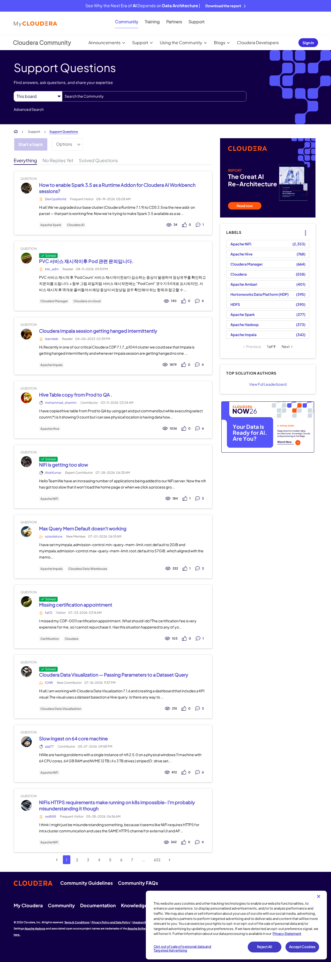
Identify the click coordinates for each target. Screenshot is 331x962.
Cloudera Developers (258, 42)
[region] (236, 925)
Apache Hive (49, 428)
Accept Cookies (302, 947)
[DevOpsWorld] (26, 188)
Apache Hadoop (244, 324)
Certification (49, 638)
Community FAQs (138, 883)
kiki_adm (52, 269)
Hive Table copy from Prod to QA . (75, 395)
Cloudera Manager (54, 301)
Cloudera (71, 638)
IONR (49, 683)
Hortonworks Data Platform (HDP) (259, 294)
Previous (253, 346)
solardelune (53, 536)
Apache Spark (50, 225)
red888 (50, 816)
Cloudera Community (42, 42)
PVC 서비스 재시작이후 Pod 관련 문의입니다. (86, 261)
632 (157, 859)
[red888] (26, 805)
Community (126, 21)
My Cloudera (28, 905)
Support (197, 21)
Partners (174, 21)
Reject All (264, 947)
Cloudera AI (75, 225)
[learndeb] (26, 334)
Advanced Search (29, 109)
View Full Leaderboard (268, 384)
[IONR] (26, 671)
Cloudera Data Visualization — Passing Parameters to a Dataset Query (113, 675)
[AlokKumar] (26, 461)
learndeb (51, 339)
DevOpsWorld (55, 199)
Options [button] (64, 144)
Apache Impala (51, 365)
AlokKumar (53, 473)
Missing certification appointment (75, 605)
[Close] (318, 896)
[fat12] (26, 601)
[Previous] (57, 859)
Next (286, 346)
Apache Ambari (243, 284)
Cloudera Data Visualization (60, 708)
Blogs (219, 42)
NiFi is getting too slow (63, 465)
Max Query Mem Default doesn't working (82, 528)
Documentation (98, 905)
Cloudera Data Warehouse (87, 568)
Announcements (104, 42)
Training (152, 21)
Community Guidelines (86, 883)
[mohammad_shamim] (26, 398)
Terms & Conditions (76, 922)
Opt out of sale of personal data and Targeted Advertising (182, 948)
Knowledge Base (140, 905)
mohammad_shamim (61, 403)
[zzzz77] (26, 741)
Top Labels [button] (302, 228)
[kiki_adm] (26, 258)
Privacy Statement (287, 934)
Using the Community (181, 42)
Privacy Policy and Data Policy (111, 922)
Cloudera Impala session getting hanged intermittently (98, 331)
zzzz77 (49, 746)
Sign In (308, 42)
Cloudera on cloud (87, 301)
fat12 (48, 613)
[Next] (169, 859)
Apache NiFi (49, 498)
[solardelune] (26, 531)
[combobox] (154, 96)
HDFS (235, 304)
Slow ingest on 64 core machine (73, 738)
